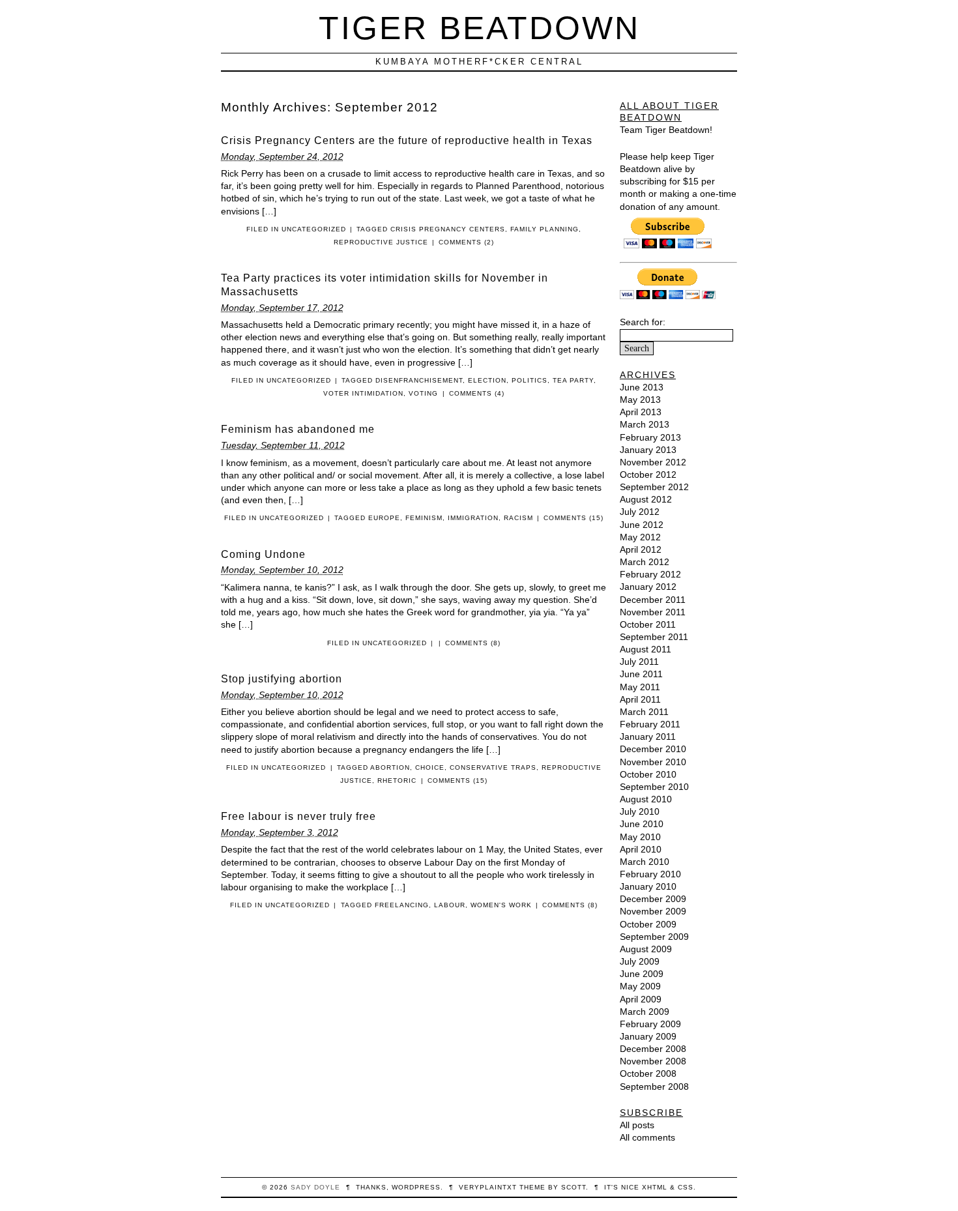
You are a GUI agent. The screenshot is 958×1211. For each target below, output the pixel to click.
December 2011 (653, 599)
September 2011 (654, 637)
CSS (685, 1187)
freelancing (402, 905)
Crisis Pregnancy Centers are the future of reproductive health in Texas (406, 140)
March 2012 (644, 562)
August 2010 (646, 799)
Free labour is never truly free (298, 816)
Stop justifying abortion (281, 678)
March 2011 (644, 712)
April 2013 (640, 412)
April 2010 (640, 849)
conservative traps (493, 767)
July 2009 (640, 961)
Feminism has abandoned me (298, 429)
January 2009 (648, 1036)
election (487, 380)
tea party (573, 380)
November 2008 (653, 1061)
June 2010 (641, 824)
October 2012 (648, 474)
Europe (384, 517)
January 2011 (648, 736)
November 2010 (653, 762)
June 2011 (641, 674)
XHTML (654, 1187)
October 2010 (648, 774)
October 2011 (648, 624)
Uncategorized (314, 229)
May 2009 (640, 986)
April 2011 (640, 699)
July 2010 (640, 811)
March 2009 (644, 1011)
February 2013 (650, 437)
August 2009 (646, 949)
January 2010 (648, 886)
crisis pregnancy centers (447, 229)
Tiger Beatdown (479, 27)
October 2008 (648, 1073)
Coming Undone (263, 554)
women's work (501, 905)
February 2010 (650, 874)
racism (518, 517)
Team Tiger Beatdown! (666, 129)
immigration (473, 517)
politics (529, 380)
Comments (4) (476, 393)
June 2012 (641, 524)
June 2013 (641, 387)
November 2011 (653, 612)
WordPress (416, 1187)
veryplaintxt (488, 1187)
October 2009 (648, 924)
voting (423, 393)
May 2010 (640, 837)
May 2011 (640, 687)
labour (449, 905)
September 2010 (654, 786)
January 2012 (648, 586)
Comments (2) (466, 242)
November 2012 (653, 462)
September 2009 (654, 936)
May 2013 (640, 399)
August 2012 (646, 499)
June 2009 (641, 974)
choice (429, 767)
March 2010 (644, 861)
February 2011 (650, 724)
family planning (544, 229)
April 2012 (640, 549)
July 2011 (639, 661)
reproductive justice (381, 242)
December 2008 (653, 1048)
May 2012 (640, 537)
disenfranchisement (419, 380)
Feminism (424, 517)
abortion (390, 767)
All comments (647, 1137)
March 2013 (644, 424)
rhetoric (396, 780)
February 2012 (650, 574)
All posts (637, 1125)
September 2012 (654, 487)
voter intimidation (363, 393)
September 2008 (654, 1086)
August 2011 (645, 649)
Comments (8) (473, 643)
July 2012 (640, 511)
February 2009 (650, 1024)
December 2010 (653, 749)
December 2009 (653, 899)
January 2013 (648, 450)
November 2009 (653, 911)
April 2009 (640, 999)
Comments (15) (573, 517)
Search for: (642, 322)
